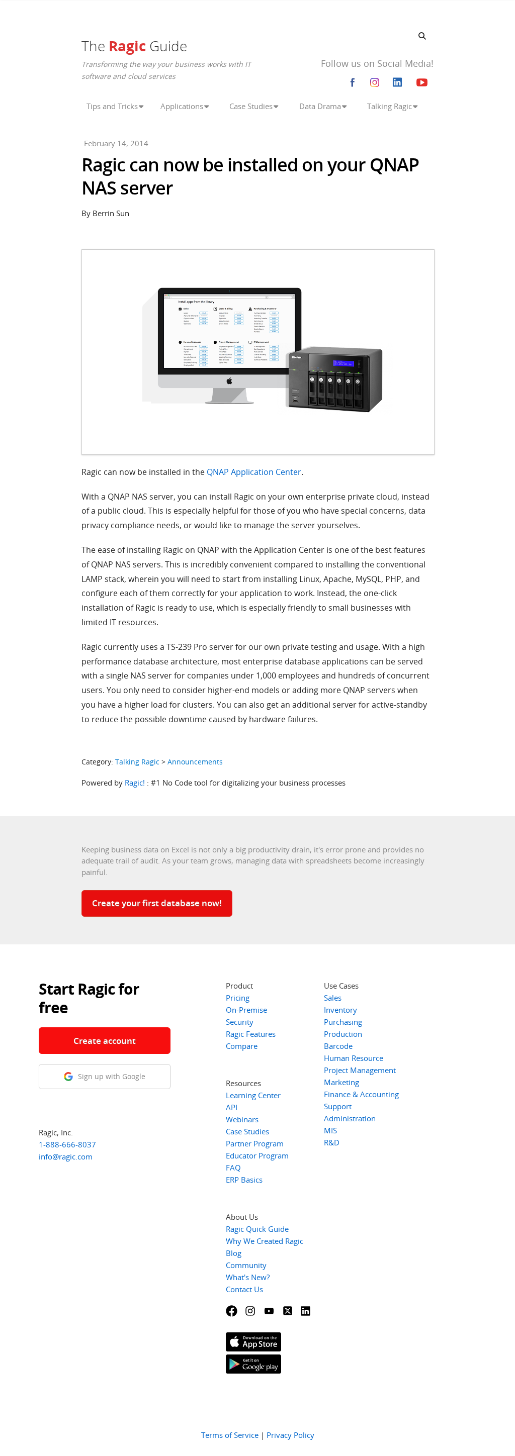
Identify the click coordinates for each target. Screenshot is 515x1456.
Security (239, 1022)
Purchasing (343, 1022)
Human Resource (353, 1058)
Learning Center (253, 1095)
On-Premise (246, 1010)
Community (246, 1265)
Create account (104, 1040)
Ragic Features (251, 1034)
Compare (242, 1046)
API (231, 1107)
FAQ (233, 1167)
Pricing (237, 998)
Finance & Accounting (361, 1094)
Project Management (360, 1070)
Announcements (195, 761)
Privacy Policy (290, 1435)
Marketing (341, 1082)
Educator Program (257, 1155)
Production (343, 1034)
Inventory (340, 1010)
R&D (331, 1142)
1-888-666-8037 (67, 1144)
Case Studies (247, 1131)
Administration (350, 1118)
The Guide (134, 46)
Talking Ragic (137, 761)
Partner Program (255, 1143)
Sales (332, 998)
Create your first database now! (157, 903)
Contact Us (244, 1289)
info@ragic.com (66, 1156)
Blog (233, 1253)
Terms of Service (230, 1435)
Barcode (338, 1046)
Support (338, 1106)
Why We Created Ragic (264, 1241)
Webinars (242, 1119)
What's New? (248, 1277)
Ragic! (135, 783)
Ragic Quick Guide (257, 1229)
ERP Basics (244, 1180)
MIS (330, 1130)
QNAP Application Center (254, 471)
